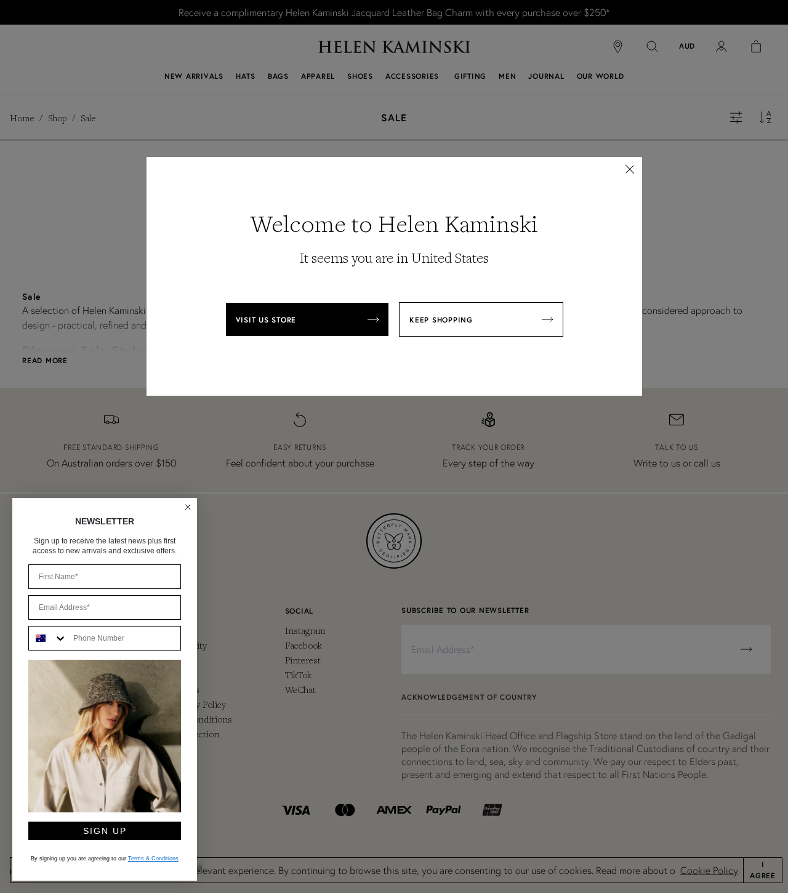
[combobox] (48, 638)
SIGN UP (105, 831)
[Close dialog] (188, 507)
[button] (629, 169)
